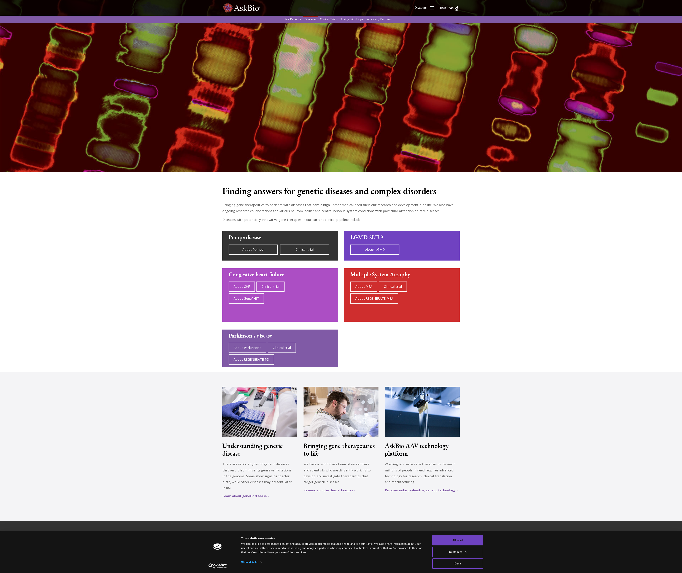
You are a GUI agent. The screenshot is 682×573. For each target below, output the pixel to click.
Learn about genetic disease (244, 496)
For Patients (293, 19)
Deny (457, 563)
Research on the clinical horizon (328, 490)
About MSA (363, 286)
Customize (455, 551)
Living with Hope (352, 19)
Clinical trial (305, 249)
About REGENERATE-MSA (374, 298)
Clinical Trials (446, 8)
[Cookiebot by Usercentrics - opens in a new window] (217, 566)
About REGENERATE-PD (251, 359)
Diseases (310, 19)
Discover (421, 7)
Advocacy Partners (379, 19)
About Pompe (253, 249)
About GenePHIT (246, 298)
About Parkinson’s (247, 348)
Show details (249, 562)
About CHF (242, 286)
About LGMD (375, 249)
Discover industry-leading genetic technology (420, 490)
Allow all (457, 540)
